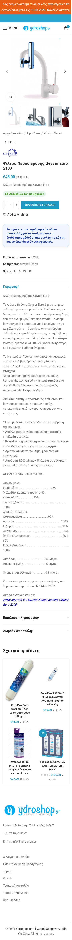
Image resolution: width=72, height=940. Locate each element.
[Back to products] (10, 142)
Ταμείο (7, 871)
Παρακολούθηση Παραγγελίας (23, 864)
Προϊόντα (33, 133)
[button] (7, 71)
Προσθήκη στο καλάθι (40, 204)
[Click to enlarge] (10, 96)
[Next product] (15, 142)
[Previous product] (5, 142)
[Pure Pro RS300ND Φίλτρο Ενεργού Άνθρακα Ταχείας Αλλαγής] (52, 674)
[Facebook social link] (14, 271)
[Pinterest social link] (24, 271)
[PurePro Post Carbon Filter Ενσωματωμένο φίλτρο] (19, 680)
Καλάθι (7, 878)
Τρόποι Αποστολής (16, 885)
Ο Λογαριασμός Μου (16, 857)
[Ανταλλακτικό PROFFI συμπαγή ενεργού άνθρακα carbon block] (19, 743)
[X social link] (19, 271)
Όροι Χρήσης (11, 900)
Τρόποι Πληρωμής (15, 893)
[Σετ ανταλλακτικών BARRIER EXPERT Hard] (52, 743)
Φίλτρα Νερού (53, 133)
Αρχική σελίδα (13, 133)
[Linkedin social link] (29, 271)
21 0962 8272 (18, 833)
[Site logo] (37, 28)
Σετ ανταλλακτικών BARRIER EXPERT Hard (52, 765)
